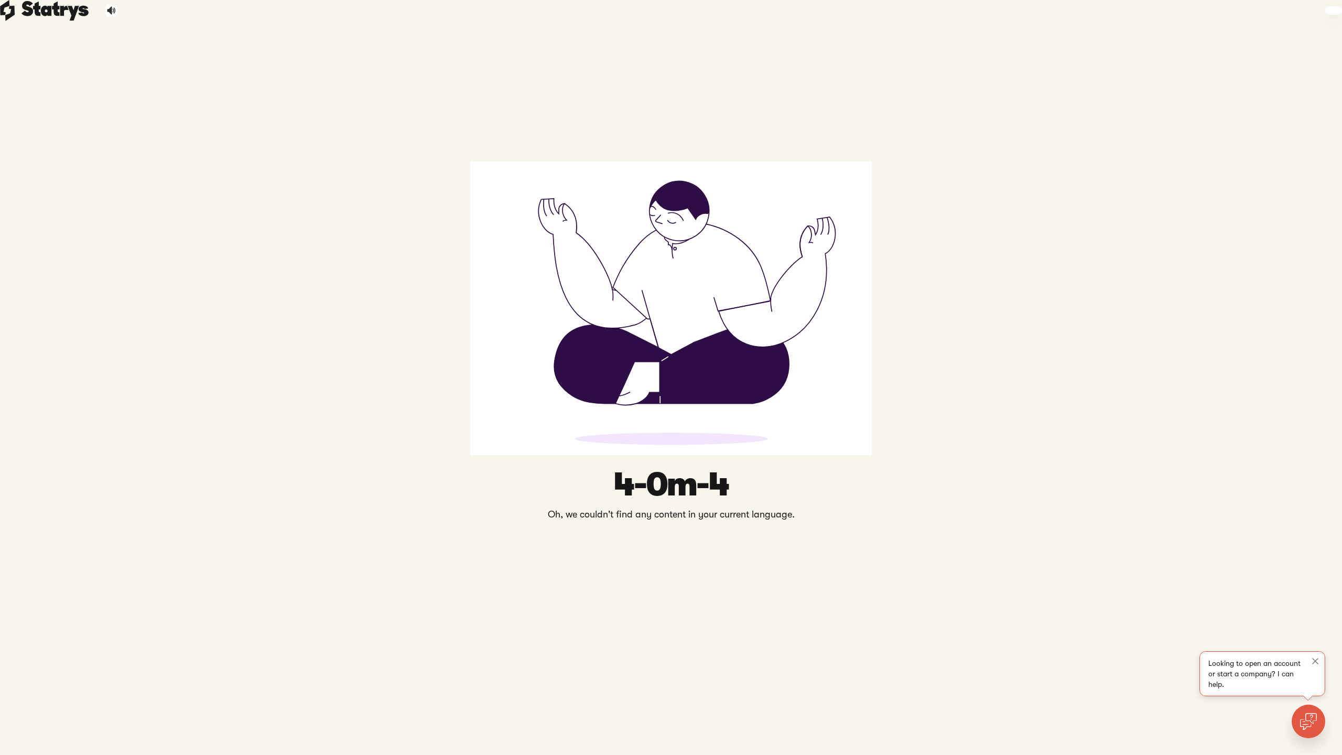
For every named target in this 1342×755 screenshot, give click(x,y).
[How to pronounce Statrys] (111, 10)
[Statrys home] (7, 10)
